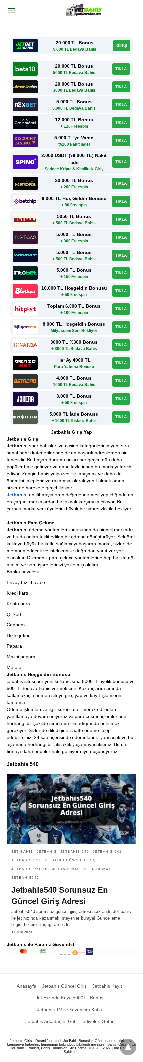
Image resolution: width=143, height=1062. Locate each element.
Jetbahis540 (66, 869)
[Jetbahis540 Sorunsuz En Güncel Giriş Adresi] (71, 809)
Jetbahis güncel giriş (70, 860)
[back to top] (128, 1047)
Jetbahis (16, 494)
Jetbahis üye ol (30, 869)
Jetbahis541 (97, 869)
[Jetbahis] (84, 10)
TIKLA (121, 69)
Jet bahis (22, 851)
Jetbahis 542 (26, 860)
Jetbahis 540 (74, 851)
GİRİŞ (121, 45)
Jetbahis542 (25, 877)
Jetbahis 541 (107, 851)
